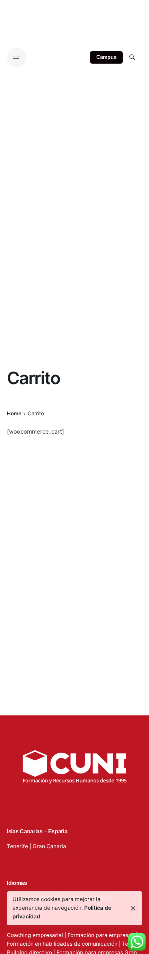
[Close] (133, 908)
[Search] (132, 57)
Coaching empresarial (35, 935)
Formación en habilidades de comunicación (62, 944)
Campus (106, 57)
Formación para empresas (101, 935)
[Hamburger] (16, 57)
